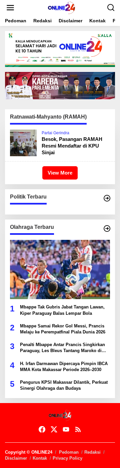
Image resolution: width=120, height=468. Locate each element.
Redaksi (92, 452)
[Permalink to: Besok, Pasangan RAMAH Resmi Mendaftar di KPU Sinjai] (23, 142)
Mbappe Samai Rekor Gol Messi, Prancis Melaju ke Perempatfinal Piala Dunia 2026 (62, 328)
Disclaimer (16, 458)
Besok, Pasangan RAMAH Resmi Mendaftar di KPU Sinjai (72, 145)
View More (60, 173)
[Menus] (10, 7)
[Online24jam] (61, 7)
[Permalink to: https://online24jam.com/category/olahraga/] (107, 229)
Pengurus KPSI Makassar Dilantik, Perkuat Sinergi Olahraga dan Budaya (64, 385)
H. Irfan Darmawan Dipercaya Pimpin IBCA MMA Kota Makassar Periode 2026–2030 (64, 366)
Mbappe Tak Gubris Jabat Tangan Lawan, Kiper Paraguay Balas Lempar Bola (62, 309)
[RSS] (78, 429)
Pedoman (69, 452)
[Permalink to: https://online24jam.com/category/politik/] (107, 198)
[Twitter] (54, 429)
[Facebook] (42, 429)
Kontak (40, 458)
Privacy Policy (67, 458)
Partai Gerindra (55, 133)
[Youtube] (66, 429)
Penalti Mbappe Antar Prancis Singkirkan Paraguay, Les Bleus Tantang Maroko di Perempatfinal (62, 348)
